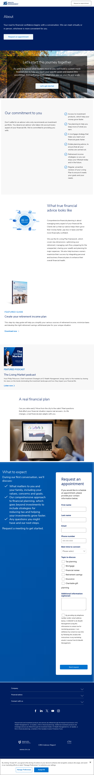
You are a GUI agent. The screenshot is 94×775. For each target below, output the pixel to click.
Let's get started (47, 86)
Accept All (41, 770)
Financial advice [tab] (16, 695)
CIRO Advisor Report (47, 745)
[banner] (25, 3)
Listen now (8, 385)
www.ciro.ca (25, 749)
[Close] (90, 762)
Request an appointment (18, 37)
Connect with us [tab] (17, 701)
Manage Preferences (24, 770)
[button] (81, 3)
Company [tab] (14, 688)
